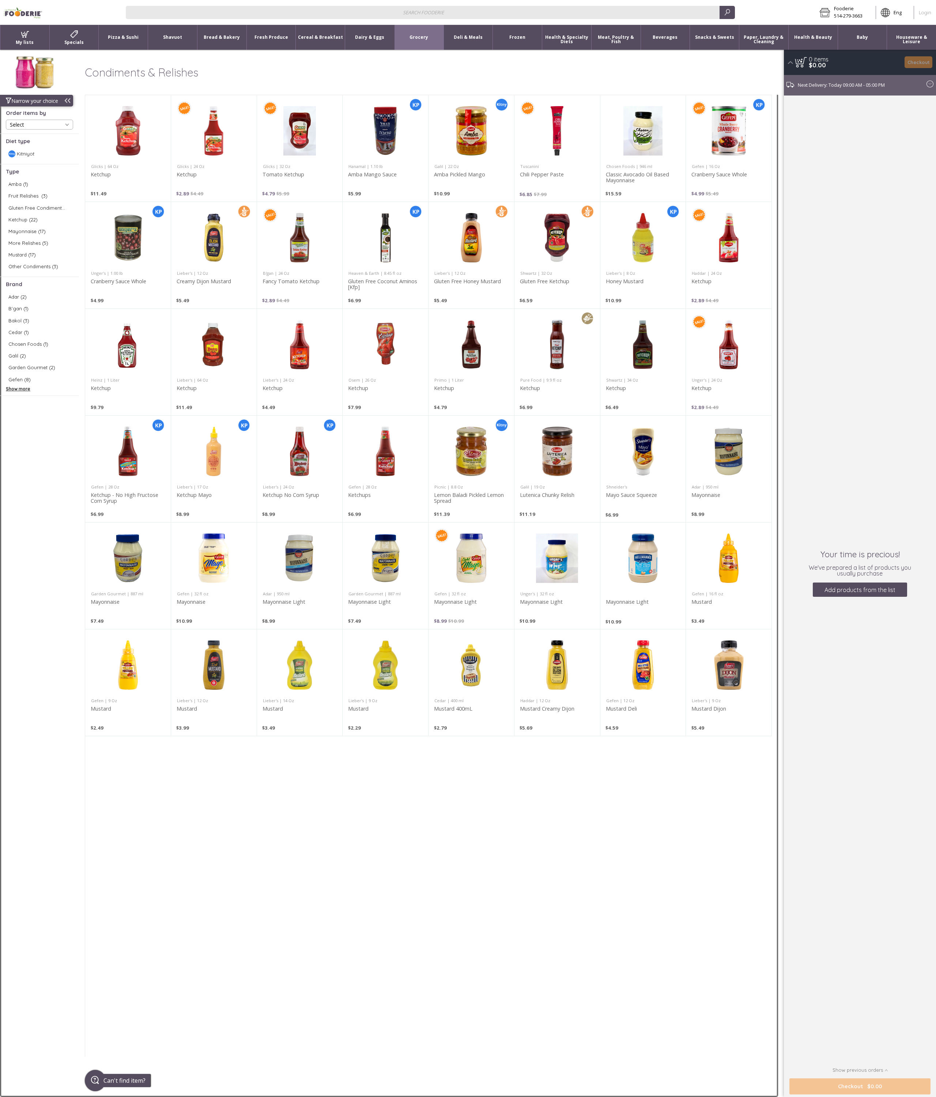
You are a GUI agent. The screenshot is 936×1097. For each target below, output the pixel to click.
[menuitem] (24, 37)
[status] (819, 59)
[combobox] (430, 12)
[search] (727, 12)
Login (925, 12)
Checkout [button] (918, 62)
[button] (845, 12)
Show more (18, 389)
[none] (128, 148)
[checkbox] (39, 154)
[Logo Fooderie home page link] (23, 12)
